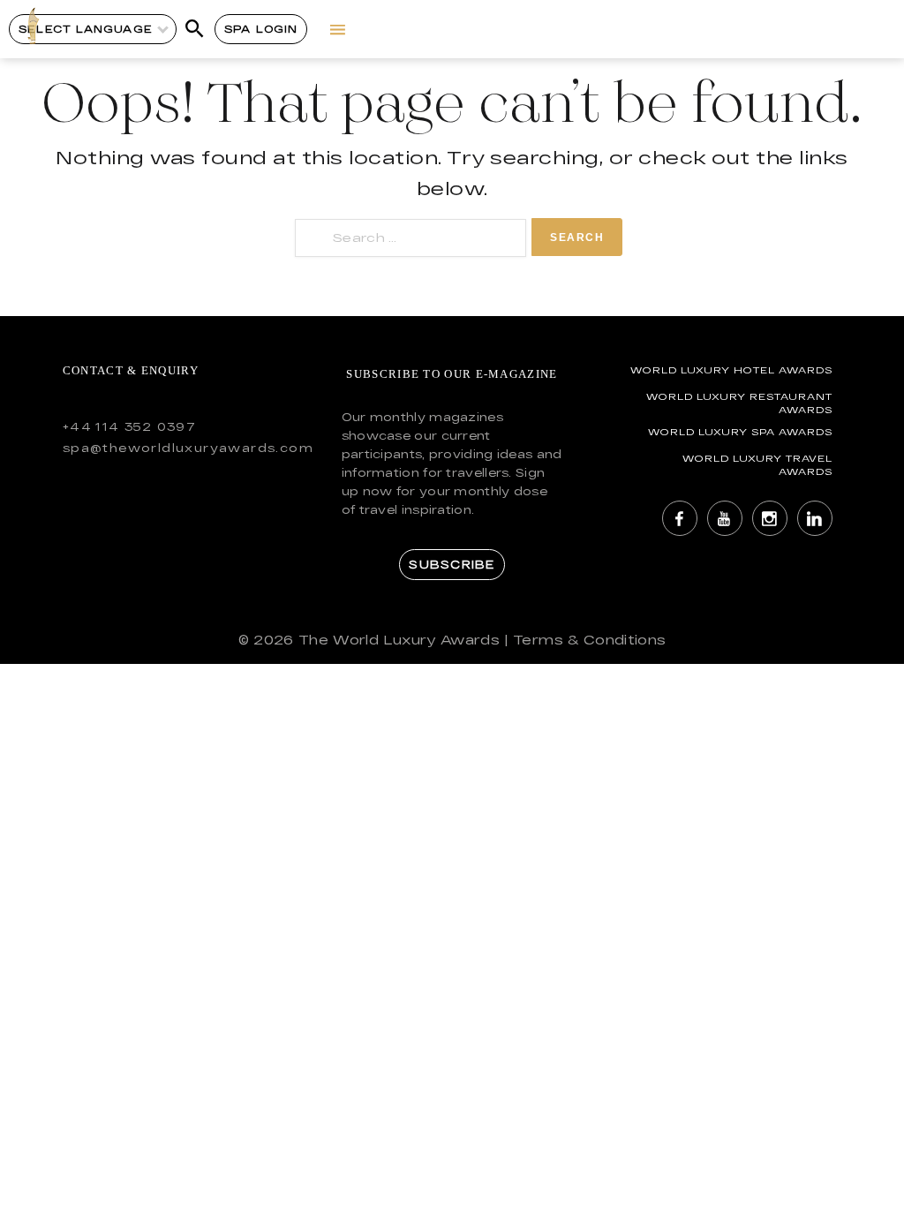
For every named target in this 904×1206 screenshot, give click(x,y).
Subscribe (451, 564)
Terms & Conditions (589, 639)
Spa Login (261, 28)
